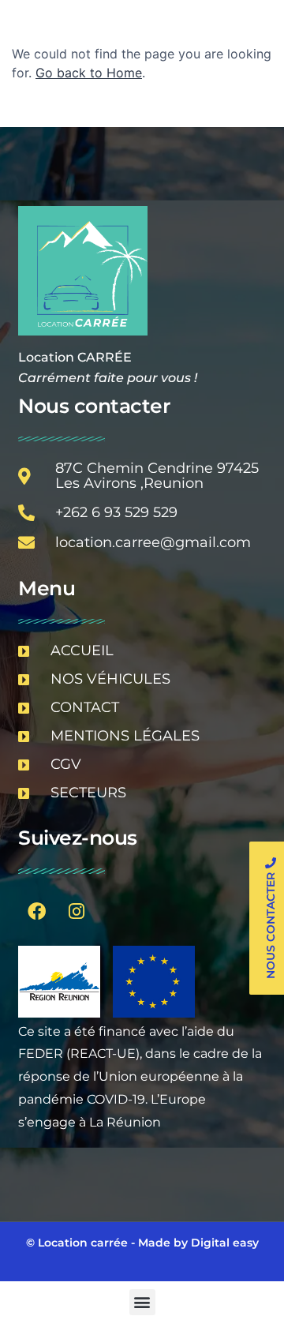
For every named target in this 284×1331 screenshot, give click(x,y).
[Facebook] (36, 912)
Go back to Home (89, 73)
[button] (142, 1302)
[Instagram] (76, 912)
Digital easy (225, 1242)
